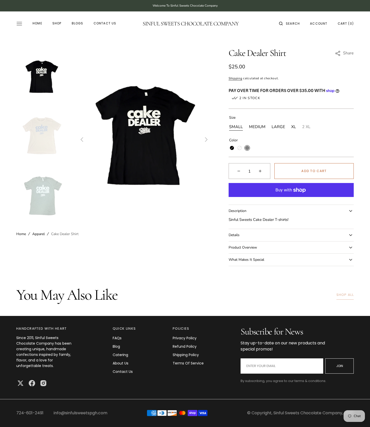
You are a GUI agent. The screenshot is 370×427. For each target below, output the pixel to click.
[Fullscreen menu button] (19, 24)
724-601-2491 (29, 413)
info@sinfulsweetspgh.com (80, 413)
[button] (289, 23)
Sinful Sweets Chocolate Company (307, 413)
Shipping (235, 78)
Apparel (38, 234)
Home (21, 234)
